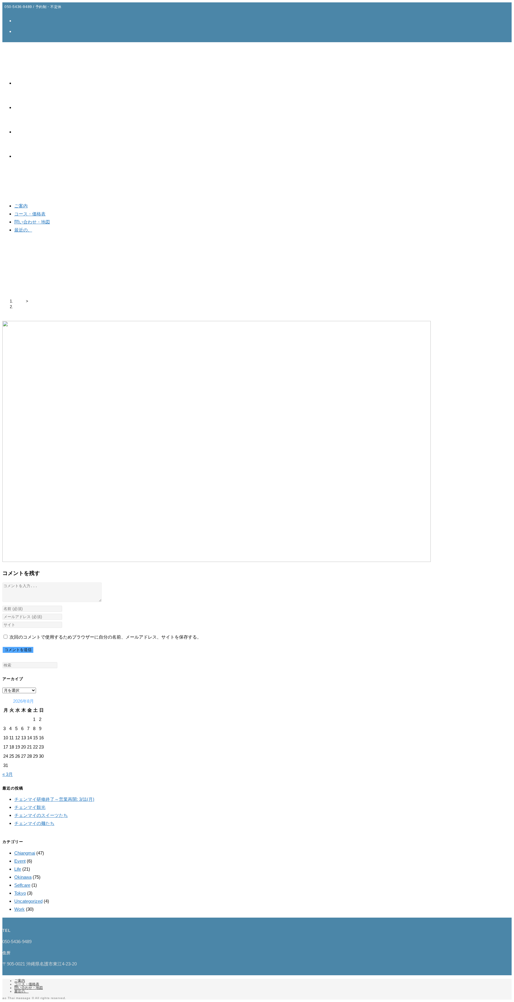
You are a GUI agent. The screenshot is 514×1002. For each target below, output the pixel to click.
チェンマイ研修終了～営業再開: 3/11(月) (54, 799)
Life (17, 869)
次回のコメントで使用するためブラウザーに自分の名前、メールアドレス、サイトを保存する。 (105, 636)
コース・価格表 (30, 213)
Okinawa (23, 877)
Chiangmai (24, 853)
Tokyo (20, 893)
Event (20, 861)
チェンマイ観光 (30, 807)
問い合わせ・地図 (32, 221)
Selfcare (22, 885)
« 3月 (7, 774)
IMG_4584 (23, 307)
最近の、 (23, 229)
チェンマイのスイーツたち (41, 815)
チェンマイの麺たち (34, 823)
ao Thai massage (25, 47)
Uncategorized (28, 901)
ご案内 (21, 205)
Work (19, 909)
